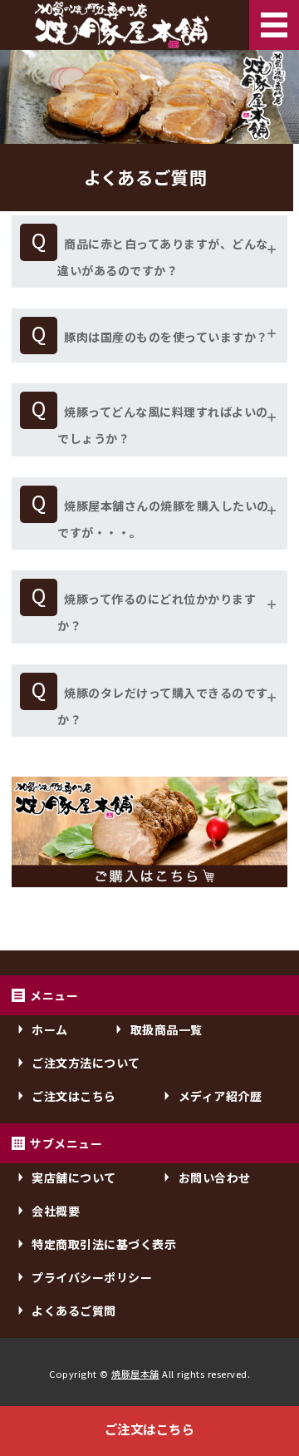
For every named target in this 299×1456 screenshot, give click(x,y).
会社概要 (56, 1210)
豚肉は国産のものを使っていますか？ (166, 336)
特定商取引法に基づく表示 (104, 1244)
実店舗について (74, 1177)
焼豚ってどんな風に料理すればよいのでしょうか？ (162, 425)
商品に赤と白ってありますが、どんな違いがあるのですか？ (162, 257)
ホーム (50, 1029)
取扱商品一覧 (166, 1029)
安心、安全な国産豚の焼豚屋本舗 (122, 25)
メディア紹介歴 (220, 1096)
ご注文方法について (86, 1062)
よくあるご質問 (74, 1310)
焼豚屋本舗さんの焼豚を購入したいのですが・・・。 (163, 518)
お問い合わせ (215, 1177)
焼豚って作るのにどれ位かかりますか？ (156, 612)
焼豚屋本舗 (135, 1373)
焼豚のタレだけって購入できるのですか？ (162, 706)
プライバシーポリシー (92, 1277)
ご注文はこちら (150, 1428)
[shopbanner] (149, 888)
